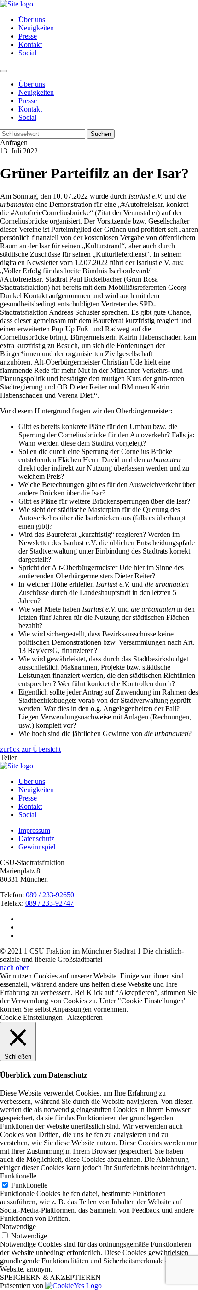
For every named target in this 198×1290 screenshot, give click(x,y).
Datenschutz (36, 838)
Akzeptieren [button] (85, 1017)
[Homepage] (16, 766)
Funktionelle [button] (18, 1176)
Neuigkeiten (36, 28)
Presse (27, 36)
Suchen (101, 133)
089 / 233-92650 (50, 895)
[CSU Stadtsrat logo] (16, 4)
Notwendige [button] (18, 1227)
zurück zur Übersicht (30, 749)
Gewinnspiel (36, 847)
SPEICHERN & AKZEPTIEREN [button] (50, 1277)
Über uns (31, 20)
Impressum (34, 830)
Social (27, 53)
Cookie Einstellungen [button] (31, 1017)
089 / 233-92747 (49, 903)
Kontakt (30, 44)
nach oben (15, 968)
